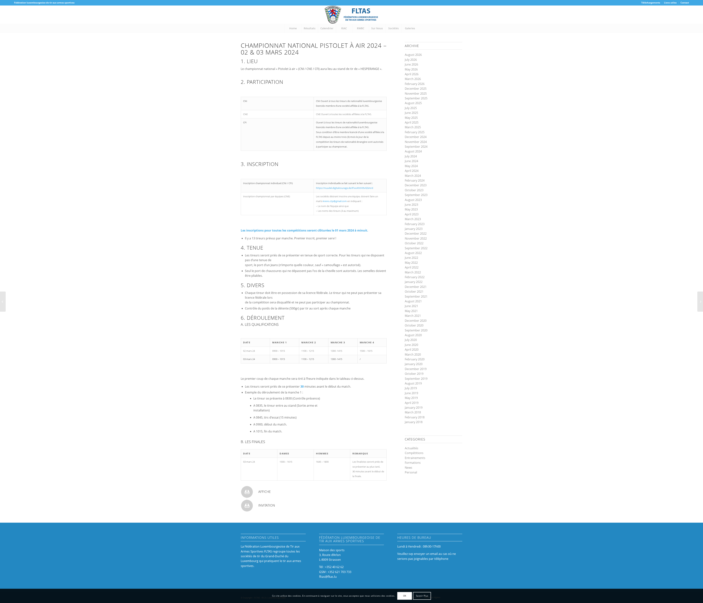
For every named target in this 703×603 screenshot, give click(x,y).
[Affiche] (247, 492)
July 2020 (411, 340)
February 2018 (415, 417)
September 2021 (416, 296)
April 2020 (412, 350)
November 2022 (416, 238)
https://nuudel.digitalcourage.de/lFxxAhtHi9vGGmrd (344, 188)
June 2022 (411, 258)
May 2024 (411, 166)
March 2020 (413, 354)
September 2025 (416, 98)
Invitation (266, 505)
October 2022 (414, 243)
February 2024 (415, 180)
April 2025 (412, 122)
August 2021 (413, 301)
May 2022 (411, 263)
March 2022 (413, 272)
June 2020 (411, 345)
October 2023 (414, 190)
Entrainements (415, 458)
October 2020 (414, 325)
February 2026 (415, 84)
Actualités (411, 448)
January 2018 (414, 422)
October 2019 (414, 374)
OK (404, 595)
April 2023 (412, 214)
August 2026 (413, 55)
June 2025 (411, 113)
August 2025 (413, 103)
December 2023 (416, 185)
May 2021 (411, 311)
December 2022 (416, 234)
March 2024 (413, 176)
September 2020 (416, 330)
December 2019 (416, 369)
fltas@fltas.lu (328, 577)
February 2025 (415, 132)
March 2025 (413, 127)
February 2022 (415, 277)
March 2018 (413, 412)
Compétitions (414, 453)
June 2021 (411, 306)
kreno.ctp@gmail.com (335, 201)
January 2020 (414, 364)
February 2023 (415, 224)
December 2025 (416, 89)
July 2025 (411, 108)
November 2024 (416, 142)
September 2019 (416, 379)
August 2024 (413, 151)
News (408, 468)
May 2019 (411, 398)
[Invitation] (247, 505)
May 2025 (411, 118)
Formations (413, 463)
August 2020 (413, 335)
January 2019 (414, 408)
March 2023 (413, 219)
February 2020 (415, 359)
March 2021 (413, 316)
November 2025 (416, 94)
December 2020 (416, 321)
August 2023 (413, 200)
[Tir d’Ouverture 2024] (700, 302)
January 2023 (414, 229)
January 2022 (414, 282)
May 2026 (411, 69)
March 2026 (413, 79)
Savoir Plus (422, 595)
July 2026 (411, 60)
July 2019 (411, 388)
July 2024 (411, 156)
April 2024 (412, 171)
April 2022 (412, 267)
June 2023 (411, 205)
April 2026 (412, 74)
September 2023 (416, 195)
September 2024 (416, 147)
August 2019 (413, 383)
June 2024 (411, 161)
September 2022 (416, 248)
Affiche (264, 491)
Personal (411, 472)
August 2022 (413, 253)
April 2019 (412, 403)
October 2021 (414, 292)
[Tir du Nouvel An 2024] (3, 302)
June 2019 (411, 393)
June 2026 (411, 64)
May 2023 (411, 209)
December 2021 (416, 287)
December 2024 (416, 137)
